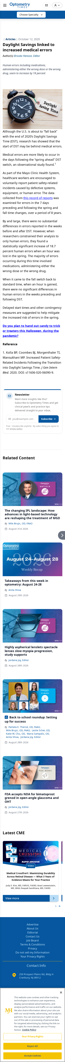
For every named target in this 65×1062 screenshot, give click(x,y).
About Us (32, 928)
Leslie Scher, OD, (41, 730)
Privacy (32, 948)
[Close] (61, 992)
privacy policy (16, 428)
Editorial (32, 932)
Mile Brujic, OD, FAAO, (18, 730)
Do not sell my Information (33, 952)
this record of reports (38, 198)
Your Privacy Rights (32, 956)
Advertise (32, 924)
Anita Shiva (14, 590)
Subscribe (46, 418)
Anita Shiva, (12, 737)
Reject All (32, 1046)
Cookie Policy (29, 1029)
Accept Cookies (32, 1055)
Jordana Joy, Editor (18, 660)
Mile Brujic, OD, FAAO (20, 523)
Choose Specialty (29, 14)
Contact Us (33, 936)
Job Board (32, 940)
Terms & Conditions (32, 944)
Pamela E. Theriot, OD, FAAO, (24, 727)
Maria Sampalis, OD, (38, 733)
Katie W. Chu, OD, (16, 733)
